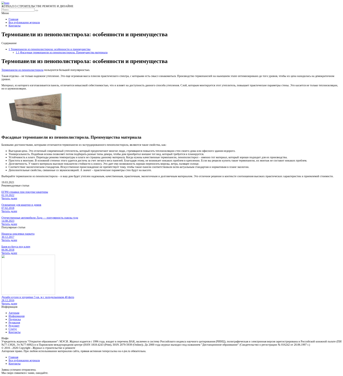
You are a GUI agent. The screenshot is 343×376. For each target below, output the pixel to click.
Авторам (14, 312)
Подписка (15, 319)
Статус (13, 328)
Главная (13, 19)
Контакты (15, 25)
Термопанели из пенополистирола (22, 69)
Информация (16, 316)
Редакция (14, 322)
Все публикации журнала (24, 22)
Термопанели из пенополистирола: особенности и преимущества (49, 49)
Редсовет (14, 325)
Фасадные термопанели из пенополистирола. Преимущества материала (62, 52)
